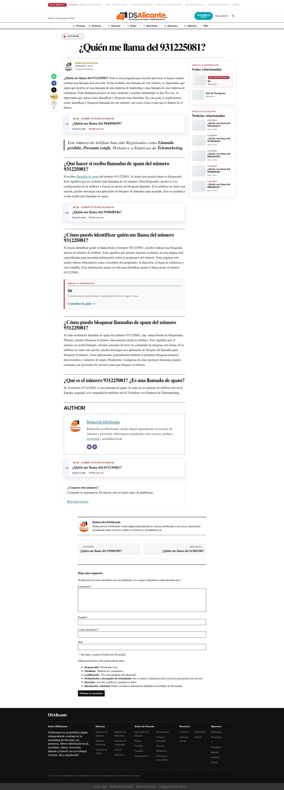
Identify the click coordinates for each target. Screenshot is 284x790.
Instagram (216, 747)
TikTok (214, 762)
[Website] (94, 446)
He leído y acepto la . (103, 654)
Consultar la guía (81, 303)
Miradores (161, 751)
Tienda (197, 737)
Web (80, 642)
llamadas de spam (88, 176)
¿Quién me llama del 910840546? (218, 170)
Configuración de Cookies (173, 786)
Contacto (184, 732)
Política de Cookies (146, 786)
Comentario (85, 586)
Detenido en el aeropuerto (142, 5)
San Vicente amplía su (195, 5)
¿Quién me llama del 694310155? (218, 155)
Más (54, 97)
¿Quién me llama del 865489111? (218, 185)
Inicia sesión (221, 16)
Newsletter (199, 732)
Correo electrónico (88, 629)
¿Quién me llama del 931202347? (218, 124)
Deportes (119, 754)
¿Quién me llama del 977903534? (218, 140)
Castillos (139, 751)
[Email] (89, 446)
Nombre (83, 617)
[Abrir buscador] (233, 16)
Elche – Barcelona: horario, (117, 5)
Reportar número (78, 501)
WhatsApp (216, 732)
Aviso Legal (100, 786)
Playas (138, 741)
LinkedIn (215, 757)
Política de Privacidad (114, 654)
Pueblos (139, 745)
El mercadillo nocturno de (218, 5)
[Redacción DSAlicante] (68, 66)
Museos (160, 745)
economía (93, 439)
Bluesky (215, 752)
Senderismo (162, 732)
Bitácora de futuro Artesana (91, 5)
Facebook (216, 737)
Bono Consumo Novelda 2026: (169, 5)
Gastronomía (141, 756)
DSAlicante (57, 715)
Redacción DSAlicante (86, 63)
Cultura (118, 749)
